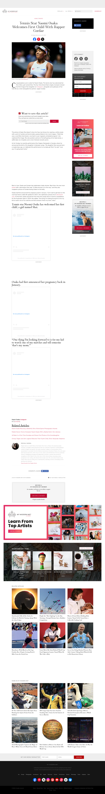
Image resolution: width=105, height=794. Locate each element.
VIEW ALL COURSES (83, 155)
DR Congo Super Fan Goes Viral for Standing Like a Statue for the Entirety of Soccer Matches (52, 713)
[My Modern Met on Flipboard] (52, 780)
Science (67, 774)
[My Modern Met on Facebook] (35, 780)
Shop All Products (83, 192)
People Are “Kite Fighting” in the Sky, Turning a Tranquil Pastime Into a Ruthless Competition (52, 618)
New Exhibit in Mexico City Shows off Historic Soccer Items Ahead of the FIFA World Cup (52, 747)
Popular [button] (60, 11)
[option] (54, 527)
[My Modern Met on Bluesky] (70, 780)
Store (89, 774)
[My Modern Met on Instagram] (48, 780)
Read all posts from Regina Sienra (29, 463)
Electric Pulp (90, 788)
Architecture (35, 774)
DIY (41, 774)
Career (44, 774)
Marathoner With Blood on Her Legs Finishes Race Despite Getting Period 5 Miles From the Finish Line (23, 652)
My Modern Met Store (20, 549)
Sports (41, 18)
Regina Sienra (36, 35)
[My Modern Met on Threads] (66, 780)
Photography (28, 774)
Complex (17, 421)
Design (22, 774)
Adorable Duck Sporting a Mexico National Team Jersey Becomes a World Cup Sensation (79, 713)
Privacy (50, 790)
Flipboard (76, 65)
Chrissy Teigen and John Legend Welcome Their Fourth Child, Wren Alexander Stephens (38, 438)
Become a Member (38, 496)
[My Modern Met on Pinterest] (39, 780)
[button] (69, 11)
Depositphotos (24, 79)
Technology (73, 774)
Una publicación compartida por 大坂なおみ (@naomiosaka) (31, 258)
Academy (84, 774)
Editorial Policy (40, 788)
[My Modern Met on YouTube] (57, 780)
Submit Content (50, 788)
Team (45, 788)
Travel (79, 774)
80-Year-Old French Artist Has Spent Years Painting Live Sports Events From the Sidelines (24, 713)
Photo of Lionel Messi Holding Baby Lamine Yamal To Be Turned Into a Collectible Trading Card (78, 618)
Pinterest (83, 64)
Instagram (40, 87)
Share (45, 471)
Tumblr (87, 64)
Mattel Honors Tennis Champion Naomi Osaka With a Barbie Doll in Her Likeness (36, 432)
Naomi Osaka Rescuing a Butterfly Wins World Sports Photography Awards (34, 428)
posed (13, 187)
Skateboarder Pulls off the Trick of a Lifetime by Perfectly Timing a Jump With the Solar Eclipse (24, 618)
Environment (61, 774)
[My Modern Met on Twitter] (43, 780)
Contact (56, 788)
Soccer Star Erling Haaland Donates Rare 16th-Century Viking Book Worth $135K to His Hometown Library (80, 652)
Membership (98, 11)
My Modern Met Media (82, 69)
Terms (54, 790)
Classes (55, 774)
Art (19, 774)
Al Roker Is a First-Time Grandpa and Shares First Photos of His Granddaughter (35, 435)
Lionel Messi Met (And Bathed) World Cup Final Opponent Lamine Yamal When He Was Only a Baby (52, 652)
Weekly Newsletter (84, 63)
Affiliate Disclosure (68, 788)
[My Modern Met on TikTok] (61, 780)
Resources (50, 774)
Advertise (61, 788)
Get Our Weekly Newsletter (57, 477)
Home (36, 18)
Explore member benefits (39, 499)
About (34, 788)
